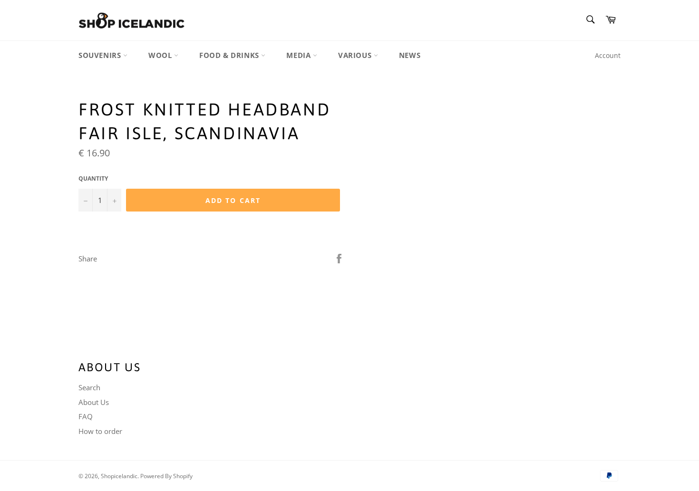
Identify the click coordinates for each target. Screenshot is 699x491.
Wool (161, 55)
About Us (93, 402)
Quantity (93, 179)
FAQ (85, 416)
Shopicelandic (119, 476)
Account (608, 55)
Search (89, 387)
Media (299, 55)
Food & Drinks (230, 55)
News (409, 55)
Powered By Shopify (166, 476)
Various (356, 55)
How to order (100, 431)
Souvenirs (100, 55)
